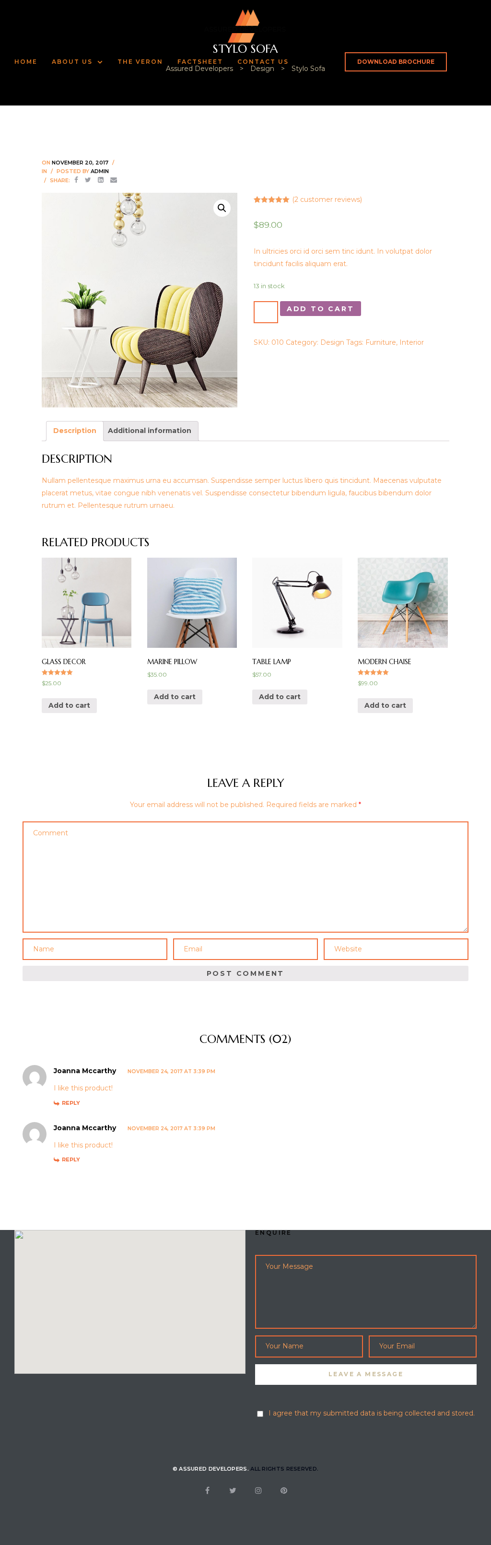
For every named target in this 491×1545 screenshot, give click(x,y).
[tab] (75, 431)
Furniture (380, 342)
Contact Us (263, 61)
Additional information (149, 430)
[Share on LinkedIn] (101, 180)
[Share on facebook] (76, 180)
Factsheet (200, 61)
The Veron (140, 61)
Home (25, 61)
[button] (396, 61)
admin (100, 171)
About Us (72, 61)
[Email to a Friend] (113, 180)
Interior (411, 342)
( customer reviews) (327, 199)
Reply (71, 1103)
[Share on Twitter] (88, 180)
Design (332, 342)
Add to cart (320, 308)
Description (74, 430)
